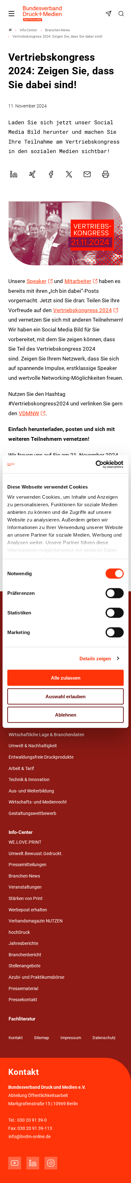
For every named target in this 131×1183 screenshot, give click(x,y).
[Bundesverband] (10, 30)
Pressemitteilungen (27, 864)
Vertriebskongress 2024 (82, 310)
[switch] (115, 593)
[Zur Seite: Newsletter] (109, 13)
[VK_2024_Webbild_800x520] (65, 233)
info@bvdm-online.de (30, 1136)
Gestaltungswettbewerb (32, 813)
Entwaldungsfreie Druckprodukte (41, 757)
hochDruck (19, 932)
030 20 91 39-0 (32, 1120)
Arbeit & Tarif (21, 768)
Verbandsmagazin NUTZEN (36, 921)
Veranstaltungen (25, 887)
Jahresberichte (23, 943)
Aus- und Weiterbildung (31, 791)
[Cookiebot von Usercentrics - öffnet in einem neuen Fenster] (96, 464)
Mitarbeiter (78, 281)
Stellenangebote (24, 966)
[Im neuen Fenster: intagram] (51, 1163)
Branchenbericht (25, 955)
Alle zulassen (65, 678)
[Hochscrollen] (117, 1169)
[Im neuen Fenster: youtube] (14, 1163)
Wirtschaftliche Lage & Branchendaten (46, 734)
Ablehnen (65, 715)
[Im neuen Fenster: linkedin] (32, 1163)
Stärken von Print (26, 898)
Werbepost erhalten (28, 910)
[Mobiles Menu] (11, 13)
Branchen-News (24, 876)
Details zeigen (95, 658)
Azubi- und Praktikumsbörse (36, 977)
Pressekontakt (23, 999)
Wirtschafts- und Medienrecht (38, 802)
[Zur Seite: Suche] (122, 13)
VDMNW (29, 413)
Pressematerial (23, 988)
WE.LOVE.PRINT (25, 842)
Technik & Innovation (29, 779)
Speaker (36, 281)
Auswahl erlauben (65, 696)
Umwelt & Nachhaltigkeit (33, 746)
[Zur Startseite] (43, 14)
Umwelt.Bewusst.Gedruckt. (36, 853)
